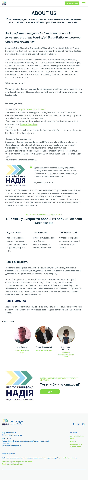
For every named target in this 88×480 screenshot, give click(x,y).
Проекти (73, 441)
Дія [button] (50, 392)
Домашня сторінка (77, 436)
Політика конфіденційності (12, 464)
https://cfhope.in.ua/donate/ (32, 109)
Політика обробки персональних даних (17, 462)
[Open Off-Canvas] (84, 3)
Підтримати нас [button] (72, 3)
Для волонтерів (76, 444)
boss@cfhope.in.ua (28, 124)
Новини (72, 438)
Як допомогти (75, 447)
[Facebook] (73, 424)
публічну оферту (69, 458)
